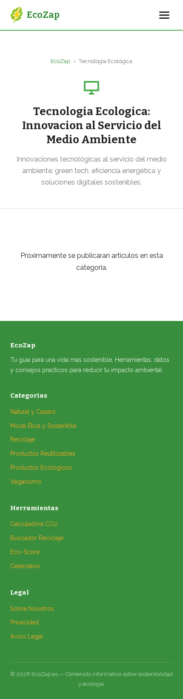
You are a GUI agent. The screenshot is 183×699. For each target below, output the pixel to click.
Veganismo (25, 481)
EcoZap (60, 61)
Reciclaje (22, 439)
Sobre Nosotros (32, 608)
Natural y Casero (33, 411)
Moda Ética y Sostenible (43, 425)
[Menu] (164, 15)
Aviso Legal (26, 636)
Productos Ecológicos (41, 467)
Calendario (25, 566)
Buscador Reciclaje (36, 537)
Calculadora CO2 (33, 523)
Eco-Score (25, 552)
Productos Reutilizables (42, 453)
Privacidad (24, 622)
